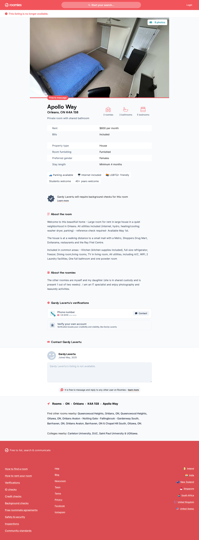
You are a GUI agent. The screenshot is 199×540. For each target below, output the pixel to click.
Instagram (60, 512)
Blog (57, 474)
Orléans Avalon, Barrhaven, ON (84, 423)
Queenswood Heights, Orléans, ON (98, 413)
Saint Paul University (111, 433)
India (191, 475)
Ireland (190, 468)
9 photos (160, 22)
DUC (95, 433)
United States (187, 508)
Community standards (18, 530)
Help (57, 468)
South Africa (187, 495)
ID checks (11, 489)
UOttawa (132, 433)
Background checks (17, 503)
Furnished (105, 151)
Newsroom (60, 481)
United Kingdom (186, 502)
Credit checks (13, 496)
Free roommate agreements (21, 510)
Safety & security (15, 516)
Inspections (12, 523)
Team (57, 487)
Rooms (57, 403)
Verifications (12, 482)
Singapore (189, 488)
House (103, 145)
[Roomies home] (13, 5)
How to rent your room (18, 475)
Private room (55, 118)
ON (63, 112)
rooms (63, 413)
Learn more (63, 200)
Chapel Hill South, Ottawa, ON (123, 423)
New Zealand (187, 482)
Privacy (58, 499)
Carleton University (79, 433)
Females (104, 158)
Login (189, 5)
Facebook (60, 506)
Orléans (53, 112)
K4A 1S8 (72, 112)
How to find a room (16, 468)
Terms (58, 493)
